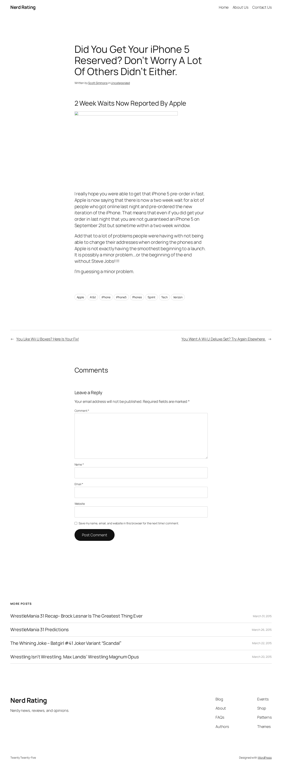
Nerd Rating (23, 7)
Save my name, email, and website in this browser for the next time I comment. (129, 523)
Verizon (177, 297)
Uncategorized (120, 83)
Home (224, 7)
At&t (93, 297)
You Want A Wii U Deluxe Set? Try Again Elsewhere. (223, 338)
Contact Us (262, 7)
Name (79, 464)
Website (80, 504)
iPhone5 (121, 297)
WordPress (265, 757)
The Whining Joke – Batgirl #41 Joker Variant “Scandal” (65, 643)
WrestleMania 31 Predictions (39, 629)
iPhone (106, 297)
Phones (137, 297)
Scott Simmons (98, 83)
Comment (82, 411)
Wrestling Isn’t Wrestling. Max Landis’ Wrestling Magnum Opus (74, 656)
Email (79, 484)
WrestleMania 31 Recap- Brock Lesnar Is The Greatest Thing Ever (76, 616)
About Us (240, 7)
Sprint (151, 297)
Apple (80, 297)
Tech (164, 297)
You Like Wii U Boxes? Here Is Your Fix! (47, 338)
